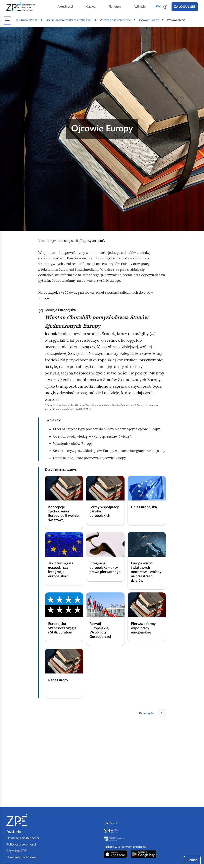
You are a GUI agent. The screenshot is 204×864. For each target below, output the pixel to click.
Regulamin (13, 831)
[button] (165, 7)
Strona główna (28, 20)
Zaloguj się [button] (184, 6)
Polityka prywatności (21, 844)
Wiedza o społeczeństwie (115, 20)
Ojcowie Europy (149, 20)
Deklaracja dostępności (22, 838)
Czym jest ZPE (16, 850)
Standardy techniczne (21, 857)
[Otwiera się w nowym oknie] (115, 854)
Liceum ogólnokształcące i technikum (68, 20)
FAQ (158, 6)
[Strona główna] (29, 820)
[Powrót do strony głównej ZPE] (20, 7)
